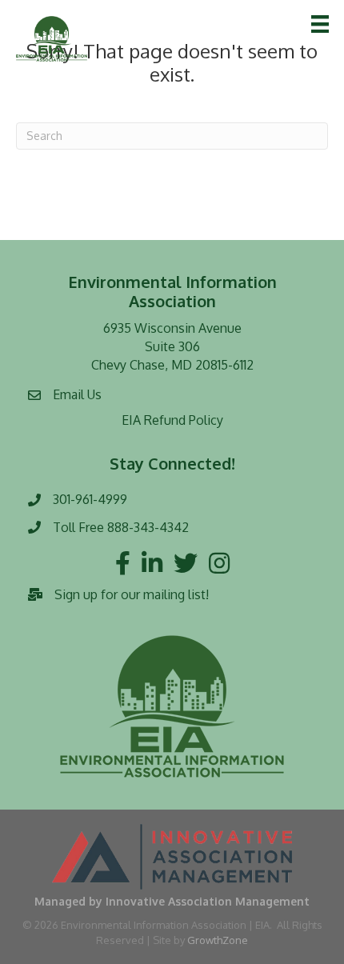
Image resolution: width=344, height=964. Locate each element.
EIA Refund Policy (172, 420)
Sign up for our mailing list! (131, 594)
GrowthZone (217, 940)
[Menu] (320, 24)
